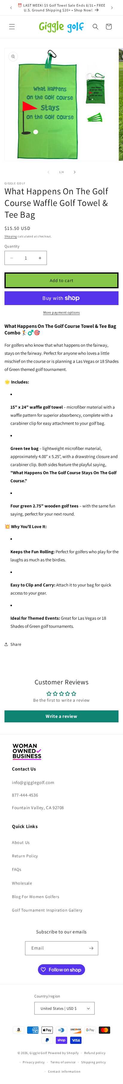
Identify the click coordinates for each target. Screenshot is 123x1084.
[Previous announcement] (11, 7)
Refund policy (94, 1053)
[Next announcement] (112, 7)
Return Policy (25, 856)
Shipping (10, 236)
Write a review (61, 716)
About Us (21, 842)
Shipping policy (93, 1062)
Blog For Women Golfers (35, 896)
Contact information (64, 1071)
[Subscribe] (91, 948)
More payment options (61, 312)
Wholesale (22, 883)
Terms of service (63, 1062)
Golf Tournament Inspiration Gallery (47, 910)
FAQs (16, 869)
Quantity (11, 246)
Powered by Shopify (63, 1053)
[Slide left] (48, 172)
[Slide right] (74, 172)
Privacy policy (34, 1062)
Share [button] (15, 644)
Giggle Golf (38, 1053)
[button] (12, 26)
